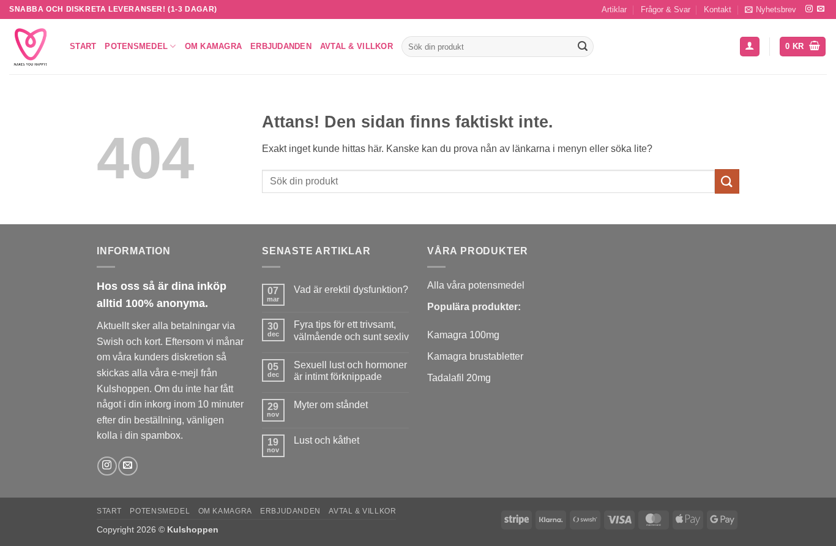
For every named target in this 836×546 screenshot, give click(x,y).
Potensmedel (136, 46)
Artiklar (614, 9)
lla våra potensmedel (479, 285)
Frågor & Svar (665, 9)
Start (83, 46)
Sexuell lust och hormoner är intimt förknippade (350, 371)
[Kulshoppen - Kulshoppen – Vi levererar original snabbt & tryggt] (30, 46)
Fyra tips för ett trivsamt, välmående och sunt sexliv (351, 330)
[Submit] (582, 46)
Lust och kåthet (326, 440)
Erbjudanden (281, 46)
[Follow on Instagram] (809, 9)
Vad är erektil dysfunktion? (351, 289)
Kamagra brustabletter (475, 356)
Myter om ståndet (331, 405)
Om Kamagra (213, 46)
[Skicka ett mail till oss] (820, 9)
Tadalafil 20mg (459, 378)
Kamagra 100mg (463, 335)
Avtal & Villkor (356, 46)
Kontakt (717, 9)
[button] (770, 9)
